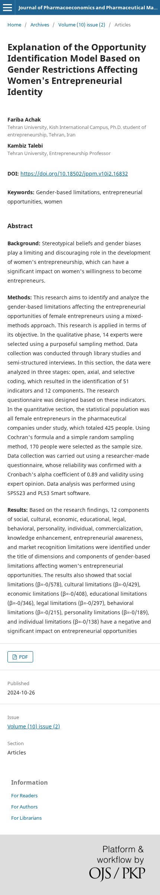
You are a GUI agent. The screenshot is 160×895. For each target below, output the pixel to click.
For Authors (24, 806)
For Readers (24, 795)
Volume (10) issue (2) (81, 24)
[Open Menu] (7, 7)
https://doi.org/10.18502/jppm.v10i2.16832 (74, 173)
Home (14, 24)
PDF (23, 656)
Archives (40, 24)
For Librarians (26, 817)
